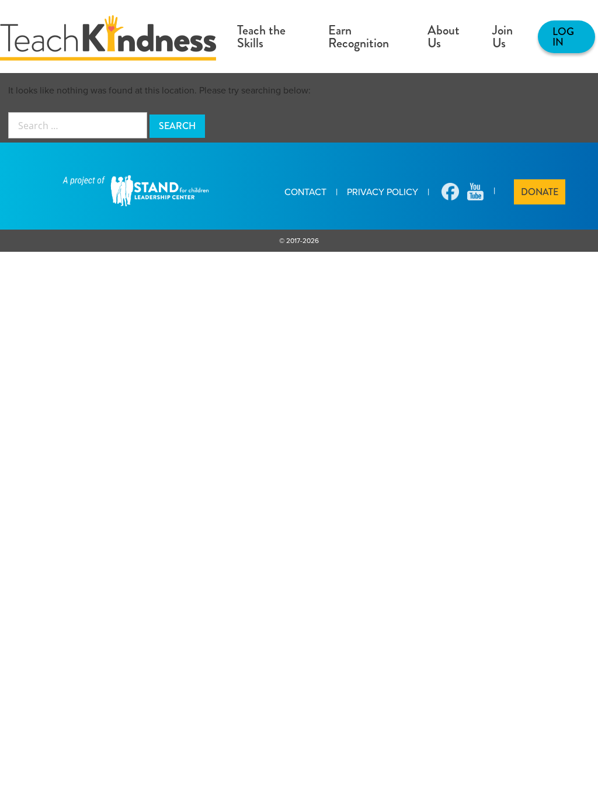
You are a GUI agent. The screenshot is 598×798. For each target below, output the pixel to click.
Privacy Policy (382, 192)
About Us (443, 36)
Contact (305, 192)
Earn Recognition (358, 36)
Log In (563, 37)
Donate (539, 192)
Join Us (502, 36)
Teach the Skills (261, 36)
